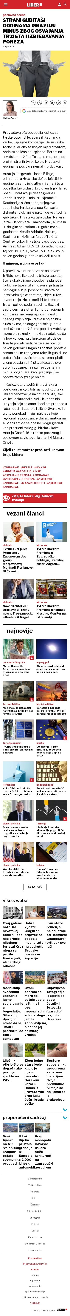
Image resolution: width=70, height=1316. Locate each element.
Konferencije (35, 1250)
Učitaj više (35, 887)
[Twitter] (39, 103)
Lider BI (35, 1230)
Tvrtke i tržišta (35, 1185)
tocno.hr (35, 1303)
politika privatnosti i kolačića (35, 1297)
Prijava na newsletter (35, 1263)
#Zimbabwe (11, 467)
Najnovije (20, 630)
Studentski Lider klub (35, 1243)
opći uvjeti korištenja (35, 1291)
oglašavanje (35, 1286)
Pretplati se (35, 1258)
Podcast (35, 1224)
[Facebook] (33, 103)
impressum (35, 1280)
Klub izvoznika (35, 1237)
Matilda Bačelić (10, 118)
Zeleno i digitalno (35, 1211)
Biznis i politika (35, 1178)
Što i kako (35, 1204)
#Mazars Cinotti (33, 483)
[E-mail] (52, 103)
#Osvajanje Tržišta (17, 475)
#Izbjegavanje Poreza (19, 479)
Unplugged (35, 1217)
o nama (35, 1275)
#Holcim (40, 467)
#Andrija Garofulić (17, 471)
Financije (35, 1191)
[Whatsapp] (58, 103)
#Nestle (26, 467)
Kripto (35, 1198)
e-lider (35, 1269)
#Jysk (37, 471)
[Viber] (65, 103)
